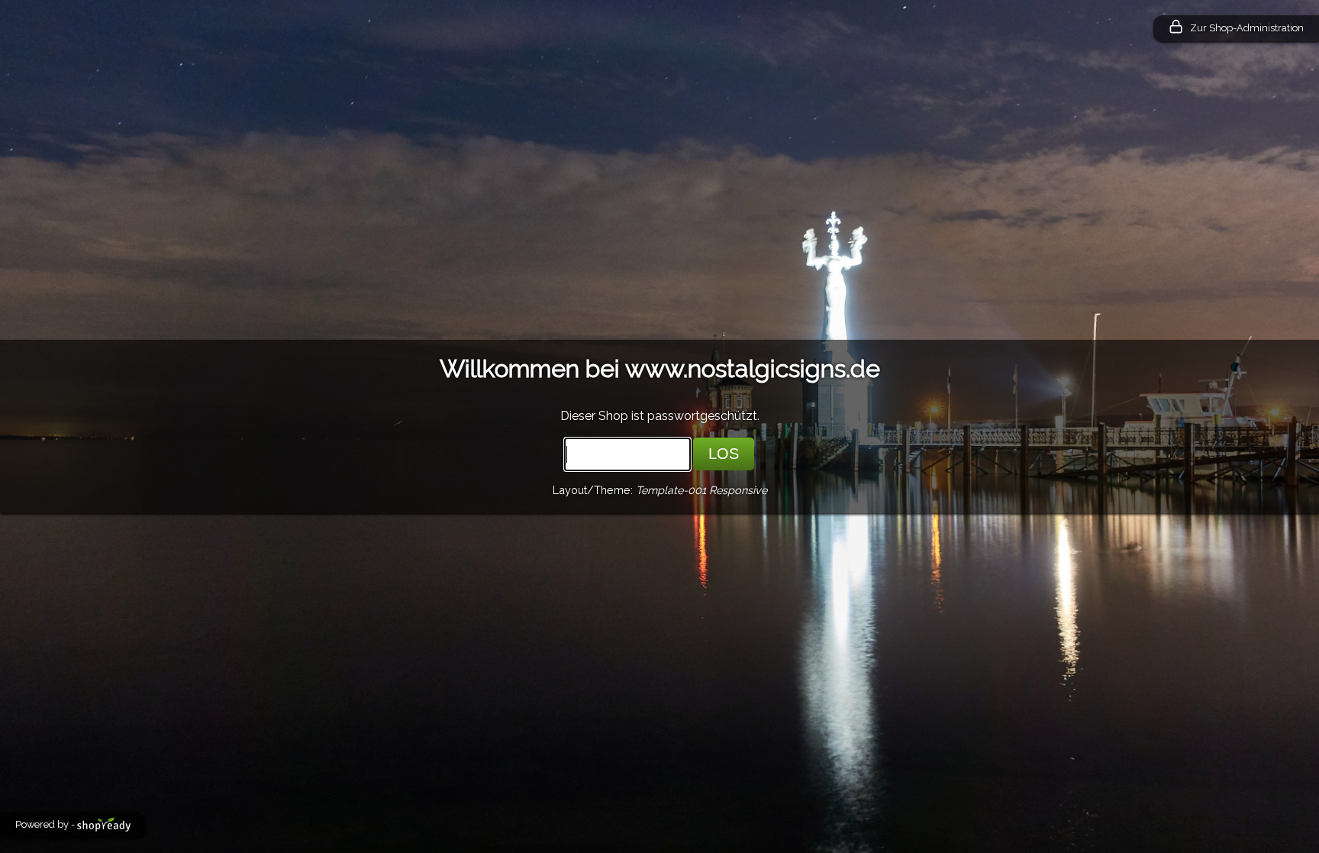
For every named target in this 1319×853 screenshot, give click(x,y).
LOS (723, 453)
